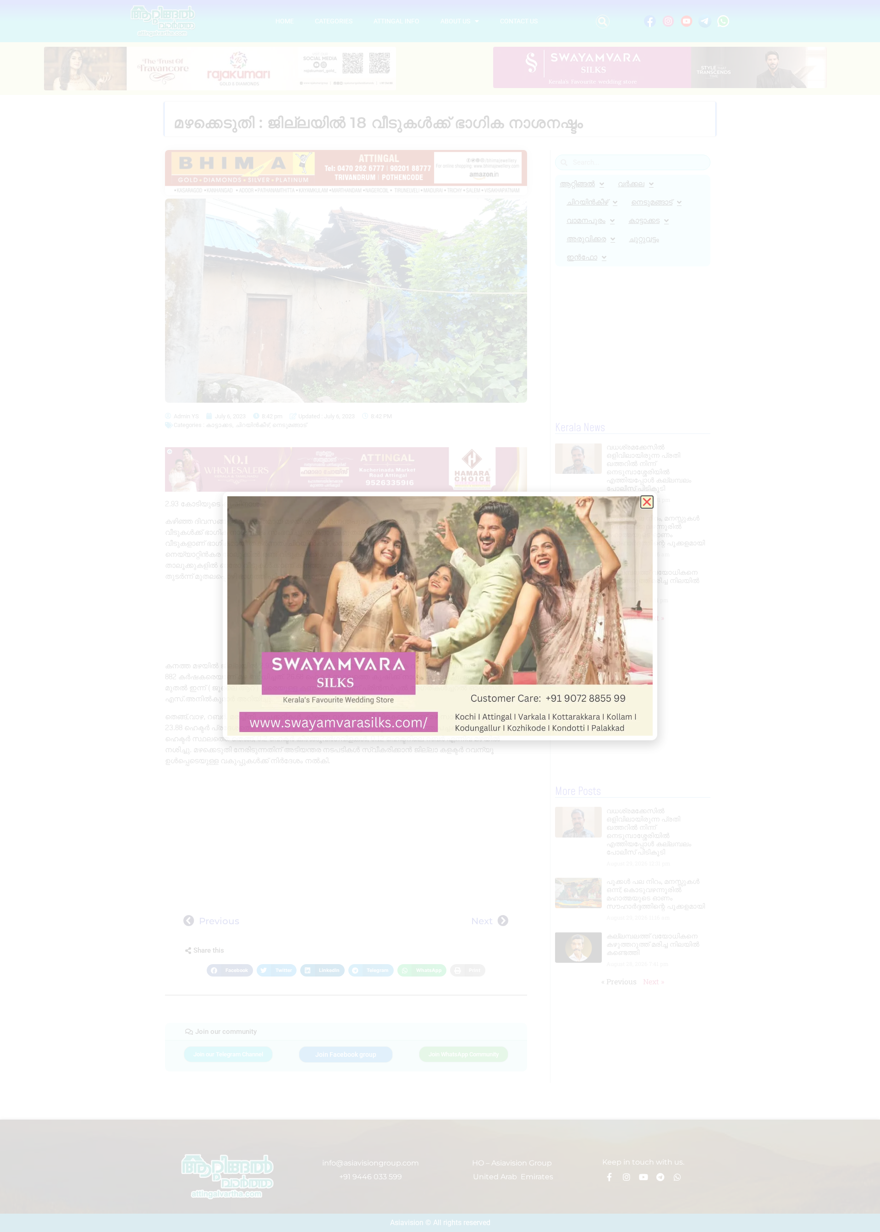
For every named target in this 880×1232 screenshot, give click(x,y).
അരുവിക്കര (586, 238)
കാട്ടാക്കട (219, 425)
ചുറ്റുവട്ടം (644, 238)
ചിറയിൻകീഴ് (252, 425)
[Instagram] (626, 1177)
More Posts (578, 791)
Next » (653, 617)
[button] (603, 21)
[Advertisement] (346, 622)
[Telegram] (660, 1177)
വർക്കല (631, 183)
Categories (333, 21)
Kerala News (580, 428)
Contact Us (519, 21)
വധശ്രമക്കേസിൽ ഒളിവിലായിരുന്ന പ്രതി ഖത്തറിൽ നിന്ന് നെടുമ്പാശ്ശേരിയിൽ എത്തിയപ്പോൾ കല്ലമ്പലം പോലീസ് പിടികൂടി (648, 468)
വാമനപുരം (585, 220)
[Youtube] (643, 1177)
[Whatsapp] (677, 1177)
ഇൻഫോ (581, 257)
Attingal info (396, 21)
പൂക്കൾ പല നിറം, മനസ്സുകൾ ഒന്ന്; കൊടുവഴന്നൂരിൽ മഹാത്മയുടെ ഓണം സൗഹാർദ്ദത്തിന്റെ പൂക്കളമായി (655, 530)
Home (284, 21)
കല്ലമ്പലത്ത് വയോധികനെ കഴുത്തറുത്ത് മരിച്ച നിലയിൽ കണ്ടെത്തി (652, 580)
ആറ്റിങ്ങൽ (577, 183)
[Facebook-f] (609, 1177)
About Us (455, 21)
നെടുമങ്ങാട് (289, 425)
